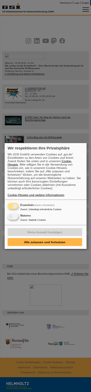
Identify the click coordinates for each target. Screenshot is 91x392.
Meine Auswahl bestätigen (44, 232)
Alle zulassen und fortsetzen (44, 242)
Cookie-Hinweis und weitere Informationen (36, 195)
